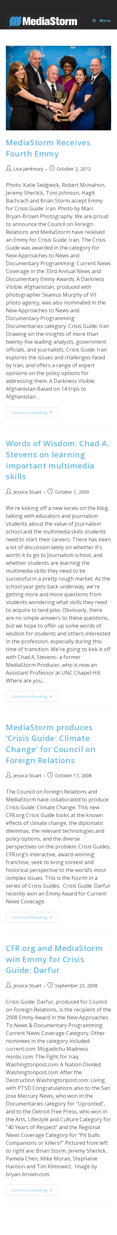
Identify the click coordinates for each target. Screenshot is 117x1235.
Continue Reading (34, 413)
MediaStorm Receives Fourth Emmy (48, 148)
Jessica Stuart (27, 492)
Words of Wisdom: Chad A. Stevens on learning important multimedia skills (57, 460)
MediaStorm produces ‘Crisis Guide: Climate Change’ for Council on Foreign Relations (51, 744)
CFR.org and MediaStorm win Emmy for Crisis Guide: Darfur (54, 959)
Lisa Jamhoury (28, 169)
